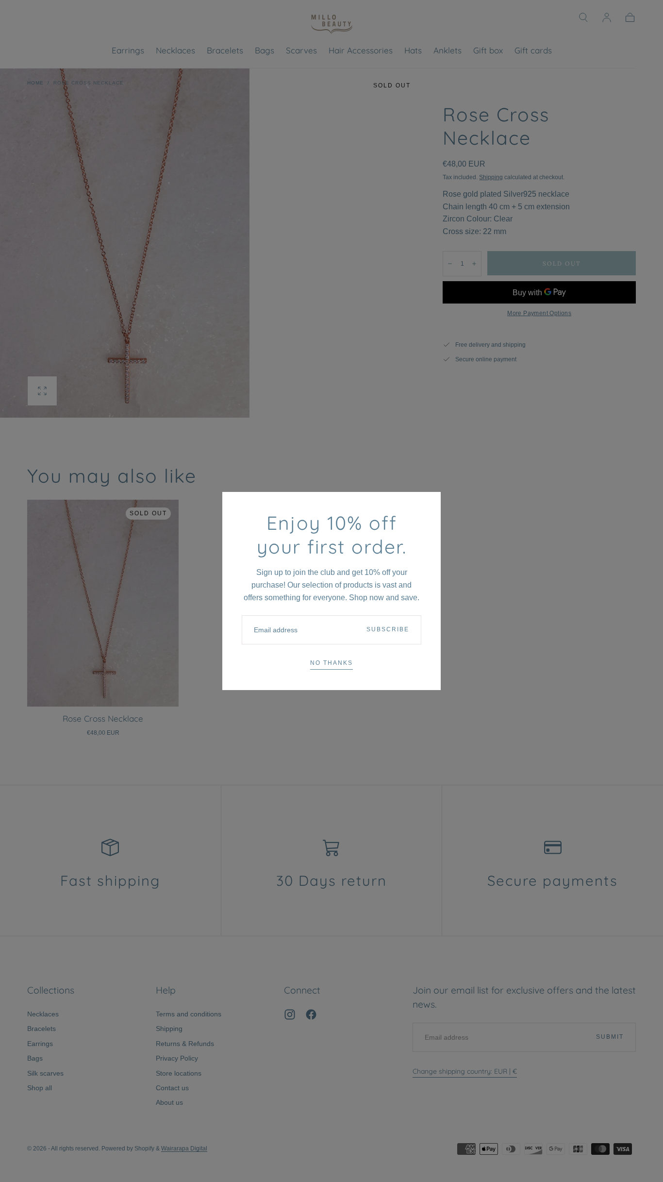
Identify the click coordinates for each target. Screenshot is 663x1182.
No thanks (331, 662)
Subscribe (387, 629)
